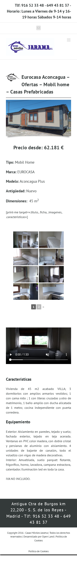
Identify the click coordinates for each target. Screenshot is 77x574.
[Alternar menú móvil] (69, 40)
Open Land (48, 536)
